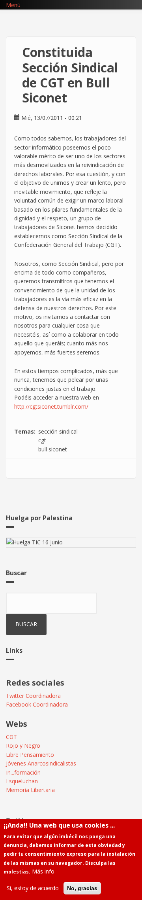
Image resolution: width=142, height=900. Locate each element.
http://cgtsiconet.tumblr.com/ (51, 406)
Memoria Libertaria (30, 790)
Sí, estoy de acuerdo (33, 888)
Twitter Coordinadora (33, 695)
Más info (43, 871)
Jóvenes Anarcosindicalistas (41, 763)
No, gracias (82, 888)
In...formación (23, 772)
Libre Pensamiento (30, 754)
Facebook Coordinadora (37, 704)
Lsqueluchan (22, 781)
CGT (11, 737)
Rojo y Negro (23, 745)
